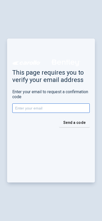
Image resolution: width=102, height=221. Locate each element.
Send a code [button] (74, 122)
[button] (26, 62)
